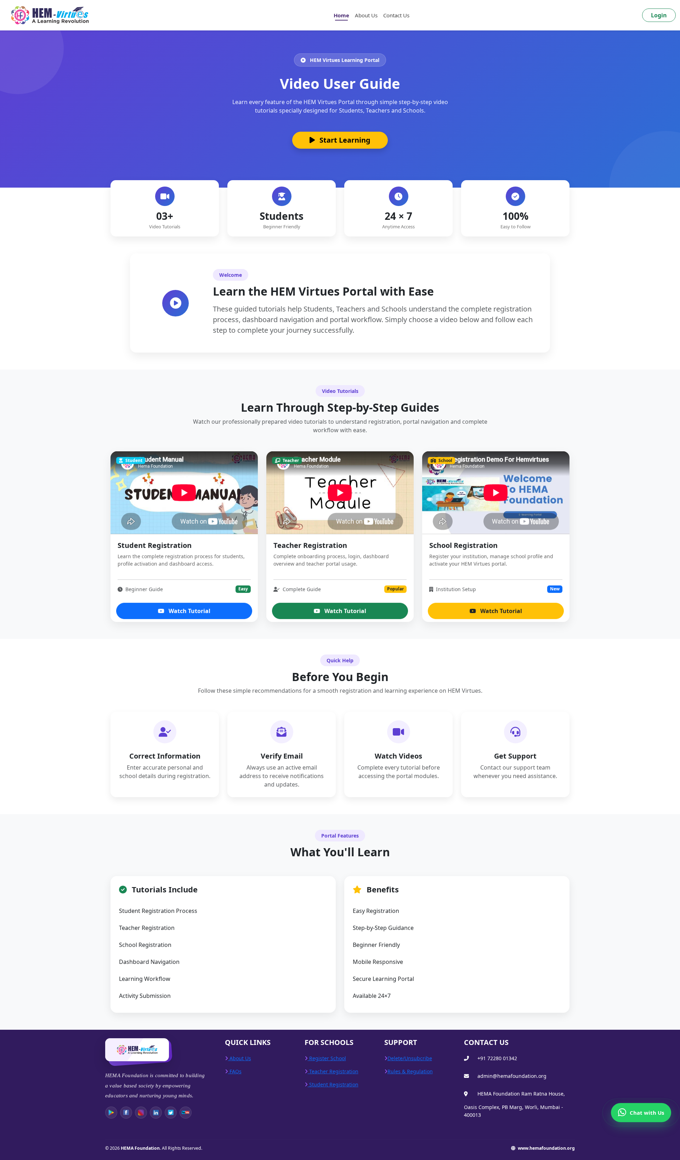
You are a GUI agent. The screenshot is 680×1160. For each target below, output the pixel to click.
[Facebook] (126, 1113)
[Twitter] (171, 1113)
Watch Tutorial (188, 609)
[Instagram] (141, 1113)
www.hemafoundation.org (546, 1148)
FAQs (235, 1071)
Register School (327, 1058)
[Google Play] (111, 1113)
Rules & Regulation (410, 1071)
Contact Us (396, 15)
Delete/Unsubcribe (409, 1058)
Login (659, 15)
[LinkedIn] (156, 1113)
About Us (366, 15)
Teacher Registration (333, 1071)
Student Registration (333, 1084)
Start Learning (344, 140)
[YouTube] (186, 1113)
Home (341, 15)
